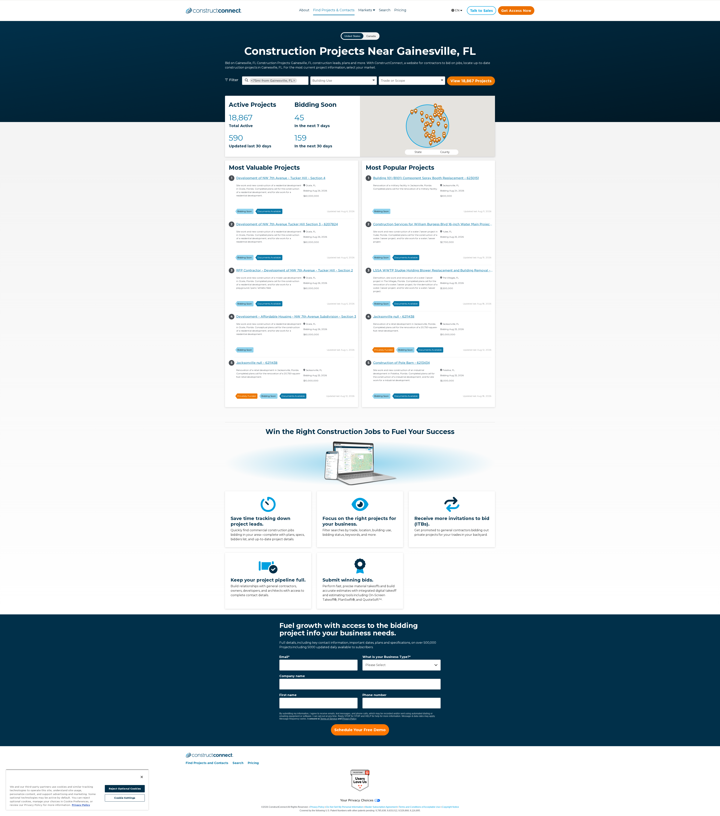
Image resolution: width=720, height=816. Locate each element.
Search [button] (385, 10)
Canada (371, 36)
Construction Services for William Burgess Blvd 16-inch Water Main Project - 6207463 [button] (434, 224)
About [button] (304, 10)
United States (352, 36)
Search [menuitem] (237, 763)
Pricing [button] (400, 10)
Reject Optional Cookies (125, 788)
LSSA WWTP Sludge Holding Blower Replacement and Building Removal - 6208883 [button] (434, 270)
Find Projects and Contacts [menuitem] (207, 763)
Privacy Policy (349, 718)
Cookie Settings (124, 797)
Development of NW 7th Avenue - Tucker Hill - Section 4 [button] (280, 178)
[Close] (142, 777)
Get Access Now (516, 11)
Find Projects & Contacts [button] (334, 10)
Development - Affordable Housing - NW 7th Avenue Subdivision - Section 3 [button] (296, 316)
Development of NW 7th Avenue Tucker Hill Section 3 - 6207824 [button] (287, 224)
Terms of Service (328, 718)
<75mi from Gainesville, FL (272, 80)
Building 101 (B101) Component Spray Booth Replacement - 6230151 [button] (426, 178)
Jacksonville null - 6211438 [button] (257, 363)
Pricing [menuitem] (253, 763)
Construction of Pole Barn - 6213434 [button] (401, 363)
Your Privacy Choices (356, 800)
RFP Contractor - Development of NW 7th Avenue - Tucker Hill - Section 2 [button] (294, 270)
